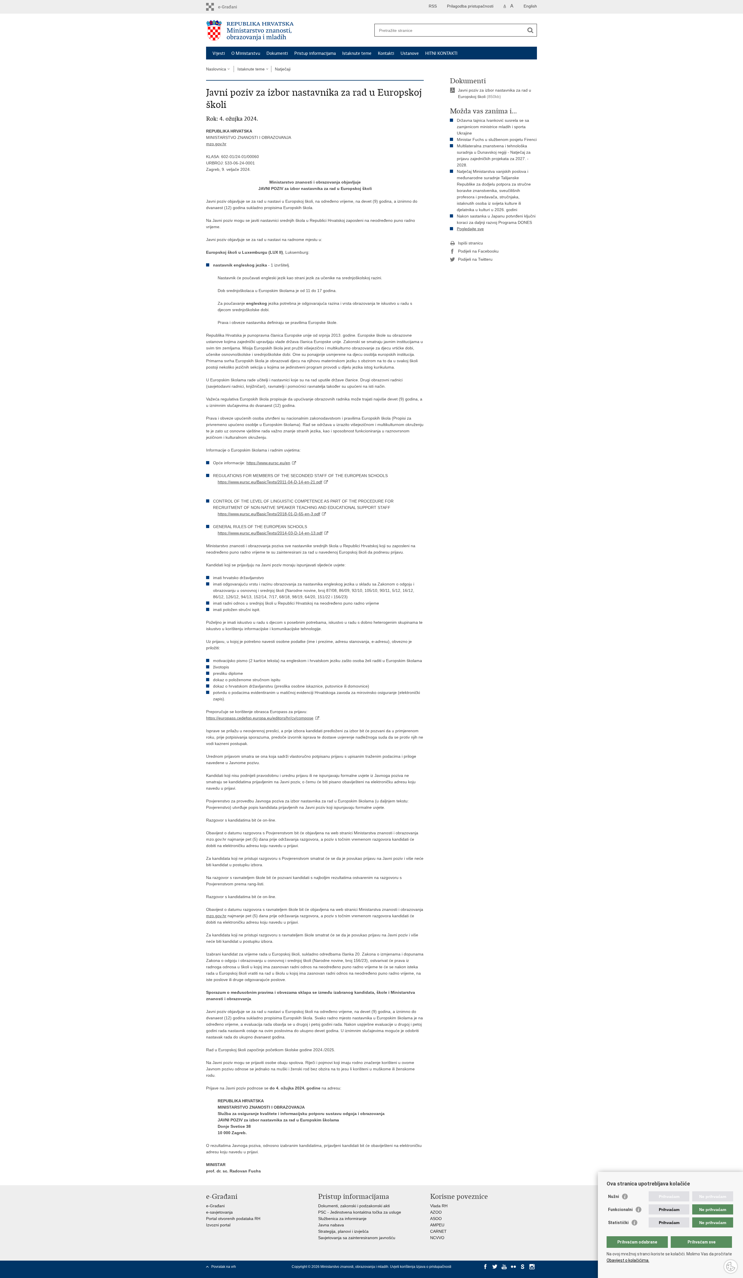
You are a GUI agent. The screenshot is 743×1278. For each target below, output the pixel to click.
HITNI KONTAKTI (441, 53)
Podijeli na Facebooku (478, 251)
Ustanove (410, 53)
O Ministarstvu (245, 53)
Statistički (618, 1222)
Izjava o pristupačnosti (433, 1267)
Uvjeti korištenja (403, 1267)
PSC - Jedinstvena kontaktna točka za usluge (359, 1212)
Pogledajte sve (470, 228)
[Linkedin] (485, 1272)
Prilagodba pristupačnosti (470, 6)
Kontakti (386, 53)
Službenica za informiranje (342, 1218)
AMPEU (437, 1225)
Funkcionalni (620, 1209)
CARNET (438, 1231)
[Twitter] (494, 1266)
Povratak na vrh (223, 1267)
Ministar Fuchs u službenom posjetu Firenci (497, 139)
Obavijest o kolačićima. (628, 1260)
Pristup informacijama (315, 53)
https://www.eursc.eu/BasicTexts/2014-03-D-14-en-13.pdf (270, 533)
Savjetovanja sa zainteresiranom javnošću (356, 1237)
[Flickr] (513, 1266)
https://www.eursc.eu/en (268, 463)
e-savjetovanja (219, 1212)
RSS (433, 6)
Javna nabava (331, 1225)
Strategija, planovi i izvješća (343, 1231)
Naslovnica (216, 69)
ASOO (436, 1218)
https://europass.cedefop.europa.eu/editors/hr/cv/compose (259, 718)
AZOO (436, 1212)
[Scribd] (522, 1266)
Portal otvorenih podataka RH (233, 1218)
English (530, 6)
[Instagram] (532, 1266)
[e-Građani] (231, 7)
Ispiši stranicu (470, 243)
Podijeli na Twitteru (475, 259)
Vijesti (218, 53)
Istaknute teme (357, 53)
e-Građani (215, 1205)
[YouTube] (504, 1266)
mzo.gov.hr (216, 144)
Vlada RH (439, 1205)
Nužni (613, 1196)
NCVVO (437, 1237)
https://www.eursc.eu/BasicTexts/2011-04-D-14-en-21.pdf (270, 482)
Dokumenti (277, 53)
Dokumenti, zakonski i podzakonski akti (354, 1205)
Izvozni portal (218, 1225)
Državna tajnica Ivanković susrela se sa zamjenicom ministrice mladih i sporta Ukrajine (493, 126)
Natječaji (283, 69)
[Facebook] (485, 1266)
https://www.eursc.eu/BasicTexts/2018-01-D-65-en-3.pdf (269, 514)
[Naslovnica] (289, 30)
